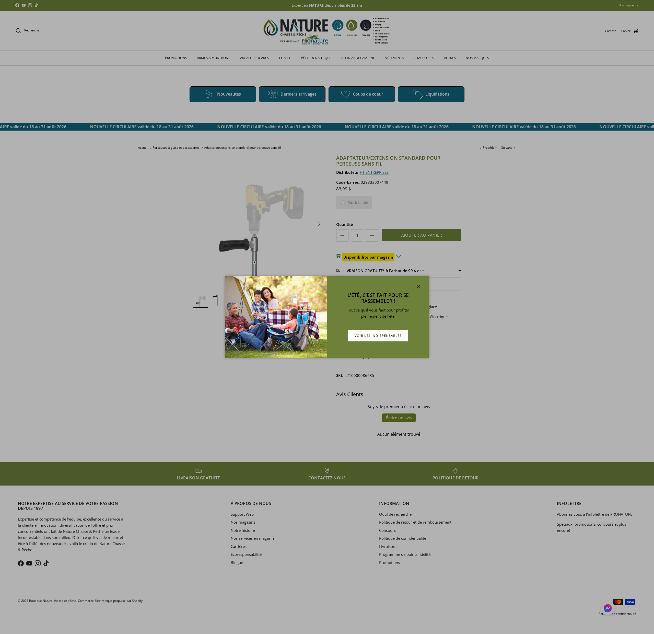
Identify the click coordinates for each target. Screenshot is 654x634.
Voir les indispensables (378, 335)
